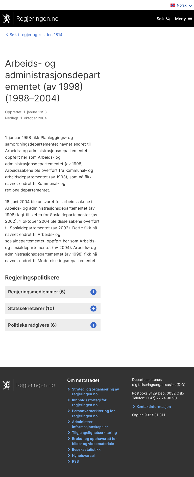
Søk (160, 18)
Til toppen (94, 359)
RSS (75, 461)
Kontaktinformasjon (154, 406)
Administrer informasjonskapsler (90, 424)
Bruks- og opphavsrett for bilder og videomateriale (94, 441)
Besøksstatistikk (86, 449)
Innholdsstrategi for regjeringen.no (89, 402)
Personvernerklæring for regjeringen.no (93, 413)
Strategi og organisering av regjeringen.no (95, 391)
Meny (180, 18)
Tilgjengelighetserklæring (94, 432)
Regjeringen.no (37, 18)
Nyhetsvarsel (83, 455)
